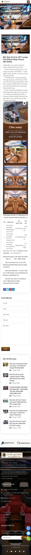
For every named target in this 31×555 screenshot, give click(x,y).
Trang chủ (4, 18)
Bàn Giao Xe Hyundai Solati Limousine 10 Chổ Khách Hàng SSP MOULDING (18, 366)
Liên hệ (5, 520)
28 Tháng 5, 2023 (15, 395)
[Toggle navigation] (28, 1)
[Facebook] (4, 289)
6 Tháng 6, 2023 (15, 383)
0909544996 (7, 501)
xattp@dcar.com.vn (9, 498)
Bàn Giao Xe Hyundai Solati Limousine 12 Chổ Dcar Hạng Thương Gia (18, 413)
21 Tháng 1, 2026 (15, 370)
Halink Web (16, 547)
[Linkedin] (13, 289)
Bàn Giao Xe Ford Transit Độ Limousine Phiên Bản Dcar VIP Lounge (18, 423)
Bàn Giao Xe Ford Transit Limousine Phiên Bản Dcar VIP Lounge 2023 (18, 402)
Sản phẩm (6, 517)
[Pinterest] (10, 289)
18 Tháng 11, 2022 (16, 428)
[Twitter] (7, 289)
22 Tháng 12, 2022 (16, 417)
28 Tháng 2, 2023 (15, 406)
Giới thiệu (6, 515)
